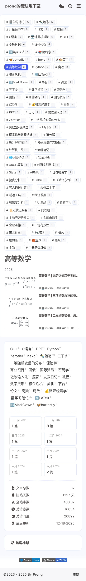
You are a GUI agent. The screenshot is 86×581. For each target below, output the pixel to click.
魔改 (61, 67)
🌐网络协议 (17, 157)
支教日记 (15, 44)
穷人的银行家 (18, 187)
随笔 (58, 240)
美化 (32, 112)
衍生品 (42, 202)
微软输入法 (55, 112)
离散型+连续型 (19, 127)
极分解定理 (16, 142)
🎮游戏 (40, 232)
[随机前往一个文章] (61, 6)
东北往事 (15, 232)
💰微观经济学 (41, 104)
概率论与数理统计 (21, 134)
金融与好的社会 (19, 217)
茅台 (45, 82)
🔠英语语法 (17, 52)
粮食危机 (15, 74)
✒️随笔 (44, 22)
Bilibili (39, 180)
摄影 (67, 104)
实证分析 (44, 157)
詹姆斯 (14, 240)
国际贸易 (60, 97)
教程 (60, 29)
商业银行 (35, 97)
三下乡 (14, 89)
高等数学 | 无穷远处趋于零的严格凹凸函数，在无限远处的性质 (59, 276)
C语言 (13, 37)
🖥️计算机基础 (40, 37)
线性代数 (41, 44)
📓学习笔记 (17, 22)
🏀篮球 (37, 240)
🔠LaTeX (41, 74)
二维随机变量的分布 (47, 120)
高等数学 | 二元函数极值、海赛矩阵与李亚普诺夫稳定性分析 (59, 316)
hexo (42, 59)
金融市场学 (51, 217)
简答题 (46, 210)
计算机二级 (16, 150)
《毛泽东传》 (65, 180)
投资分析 (15, 180)
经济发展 (41, 195)
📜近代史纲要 (18, 210)
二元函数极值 (38, 247)
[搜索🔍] (70, 6)
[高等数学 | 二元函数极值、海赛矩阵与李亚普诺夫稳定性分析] (20, 322)
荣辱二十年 (48, 187)
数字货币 (38, 89)
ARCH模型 (16, 165)
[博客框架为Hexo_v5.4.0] (29, 561)
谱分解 (51, 134)
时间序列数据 (46, 165)
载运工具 (15, 195)
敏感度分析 (16, 202)
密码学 (61, 89)
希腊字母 (66, 202)
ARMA (35, 172)
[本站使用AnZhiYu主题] (54, 561)
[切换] (79, 6)
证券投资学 (60, 172)
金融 (12, 247)
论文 (41, 29)
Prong (38, 574)
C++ (66, 37)
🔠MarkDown (19, 82)
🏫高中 (64, 59)
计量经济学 (17, 29)
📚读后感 (45, 52)
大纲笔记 (44, 150)
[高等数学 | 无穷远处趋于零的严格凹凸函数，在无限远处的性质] (20, 282)
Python (40, 67)
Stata (13, 172)
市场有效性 (42, 225)
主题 (76, 574)
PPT (12, 112)
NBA (61, 232)
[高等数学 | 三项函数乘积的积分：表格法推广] (20, 302)
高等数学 (15, 67)
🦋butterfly (17, 59)
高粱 (64, 82)
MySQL (47, 127)
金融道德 (15, 225)
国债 (12, 97)
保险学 (14, 104)
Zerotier (15, 120)
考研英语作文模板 (49, 142)
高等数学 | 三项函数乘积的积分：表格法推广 (57, 296)
